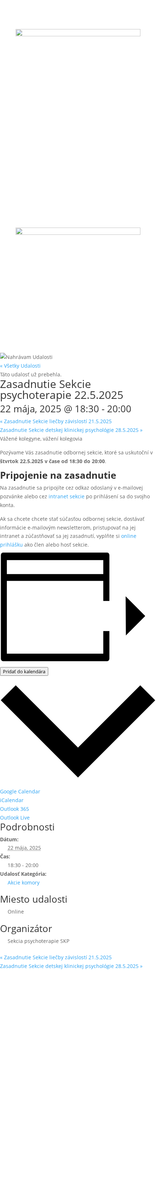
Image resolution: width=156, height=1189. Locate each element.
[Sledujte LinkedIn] (92, 105)
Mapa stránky (32, 1123)
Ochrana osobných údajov (47, 1096)
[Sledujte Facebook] (63, 105)
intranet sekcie (67, 496)
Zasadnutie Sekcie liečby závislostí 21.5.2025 (56, 421)
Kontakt (25, 1137)
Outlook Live (15, 817)
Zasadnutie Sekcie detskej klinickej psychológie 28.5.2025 (71, 429)
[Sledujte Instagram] (78, 105)
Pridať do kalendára (24, 671)
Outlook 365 (14, 808)
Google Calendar (20, 791)
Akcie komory (24, 882)
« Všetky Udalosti (20, 365)
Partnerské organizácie (43, 1109)
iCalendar (12, 800)
